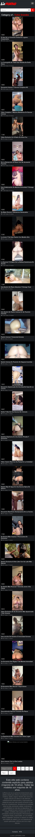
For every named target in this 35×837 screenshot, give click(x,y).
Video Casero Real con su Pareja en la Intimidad (16, 462)
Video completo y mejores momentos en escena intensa (16, 113)
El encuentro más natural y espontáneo (14, 686)
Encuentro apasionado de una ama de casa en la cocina (17, 387)
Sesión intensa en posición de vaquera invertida (16, 362)
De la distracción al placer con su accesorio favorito (15, 163)
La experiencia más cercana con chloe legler (16, 736)
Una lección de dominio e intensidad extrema (16, 636)
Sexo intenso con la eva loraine (11, 761)
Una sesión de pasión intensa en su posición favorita (15, 312)
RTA (20, 832)
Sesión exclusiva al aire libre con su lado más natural (16, 562)
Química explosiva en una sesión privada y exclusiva (15, 437)
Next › (4, 773)
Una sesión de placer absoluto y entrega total (16, 287)
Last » (12, 773)
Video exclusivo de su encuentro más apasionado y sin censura (17, 612)
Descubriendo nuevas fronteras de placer (14, 711)
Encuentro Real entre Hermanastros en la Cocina (17, 512)
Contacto (15, 832)
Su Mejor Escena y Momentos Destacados (14, 212)
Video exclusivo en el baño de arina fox (14, 137)
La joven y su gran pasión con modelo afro (15, 237)
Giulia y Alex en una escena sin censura (14, 412)
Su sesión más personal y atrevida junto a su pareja (16, 587)
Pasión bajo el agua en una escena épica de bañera (15, 487)
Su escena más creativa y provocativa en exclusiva (14, 537)
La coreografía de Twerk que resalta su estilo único (16, 63)
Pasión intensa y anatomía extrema (12, 337)
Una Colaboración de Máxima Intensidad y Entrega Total (17, 188)
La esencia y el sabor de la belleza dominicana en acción (17, 263)
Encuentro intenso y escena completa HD (14, 87)
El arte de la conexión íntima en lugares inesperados (14, 38)
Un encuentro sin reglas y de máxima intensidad (17, 661)
